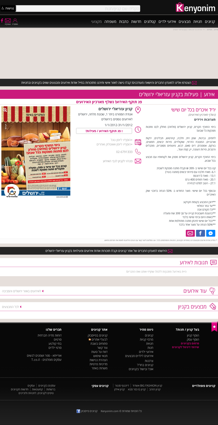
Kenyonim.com (110, 411)
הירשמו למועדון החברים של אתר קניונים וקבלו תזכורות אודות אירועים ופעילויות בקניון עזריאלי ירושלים (106, 251)
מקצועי (96, 21)
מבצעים (185, 21)
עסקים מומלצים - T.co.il (46, 359)
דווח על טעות (99, 352)
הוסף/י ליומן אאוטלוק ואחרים (114, 144)
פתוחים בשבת (98, 343)
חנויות (197, 21)
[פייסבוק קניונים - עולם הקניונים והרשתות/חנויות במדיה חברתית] (1, 20)
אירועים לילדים (144, 356)
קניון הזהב (154, 389)
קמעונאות (37, 389)
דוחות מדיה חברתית (49, 335)
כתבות (123, 21)
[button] (8, 8)
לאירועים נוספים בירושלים (117, 119)
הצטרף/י (8, 24)
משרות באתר (99, 368)
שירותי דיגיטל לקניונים (185, 347)
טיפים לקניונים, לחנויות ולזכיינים (36, 393)
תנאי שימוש (100, 356)
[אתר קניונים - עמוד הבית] (214, 331)
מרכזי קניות (146, 339)
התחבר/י (15, 24)
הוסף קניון (193, 335)
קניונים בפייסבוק (97, 335)
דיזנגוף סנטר (122, 385)
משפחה (110, 21)
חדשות (136, 21)
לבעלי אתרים (99, 339)
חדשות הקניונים (19, 389)
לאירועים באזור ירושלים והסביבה (21, 291)
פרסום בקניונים (190, 343)
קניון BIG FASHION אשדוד (147, 385)
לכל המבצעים (10, 307)
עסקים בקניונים (46, 385)
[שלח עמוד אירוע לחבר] (190, 233)
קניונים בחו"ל (145, 365)
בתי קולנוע (55, 343)
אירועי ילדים (167, 21)
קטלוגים (150, 21)
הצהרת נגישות (98, 360)
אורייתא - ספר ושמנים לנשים (44, 355)
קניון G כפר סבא (137, 389)
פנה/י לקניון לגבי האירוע (118, 161)
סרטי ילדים (55, 348)
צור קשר (102, 348)
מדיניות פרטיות (98, 364)
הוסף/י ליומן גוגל (121, 140)
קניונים (210, 21)
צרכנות (149, 361)
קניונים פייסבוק (88, 411)
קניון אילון (119, 389)
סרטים (57, 339)
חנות (150, 348)
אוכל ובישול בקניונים (141, 369)
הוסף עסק (193, 339)
